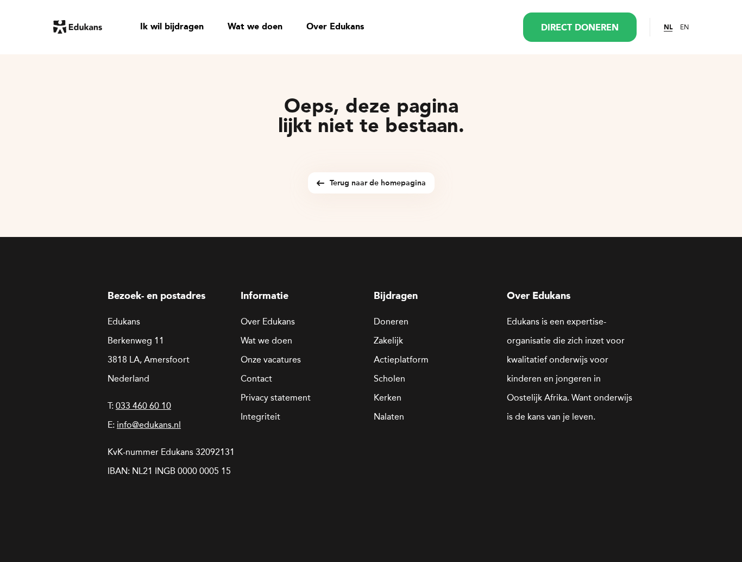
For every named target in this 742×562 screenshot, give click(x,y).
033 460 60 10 (143, 406)
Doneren (391, 321)
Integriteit (260, 416)
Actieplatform (401, 359)
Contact (256, 378)
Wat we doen (255, 27)
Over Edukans (335, 27)
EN (684, 27)
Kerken (387, 397)
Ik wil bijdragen (172, 27)
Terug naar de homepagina (378, 183)
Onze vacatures (271, 359)
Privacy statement (276, 397)
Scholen (389, 378)
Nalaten (389, 416)
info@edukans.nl (149, 425)
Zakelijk (388, 340)
